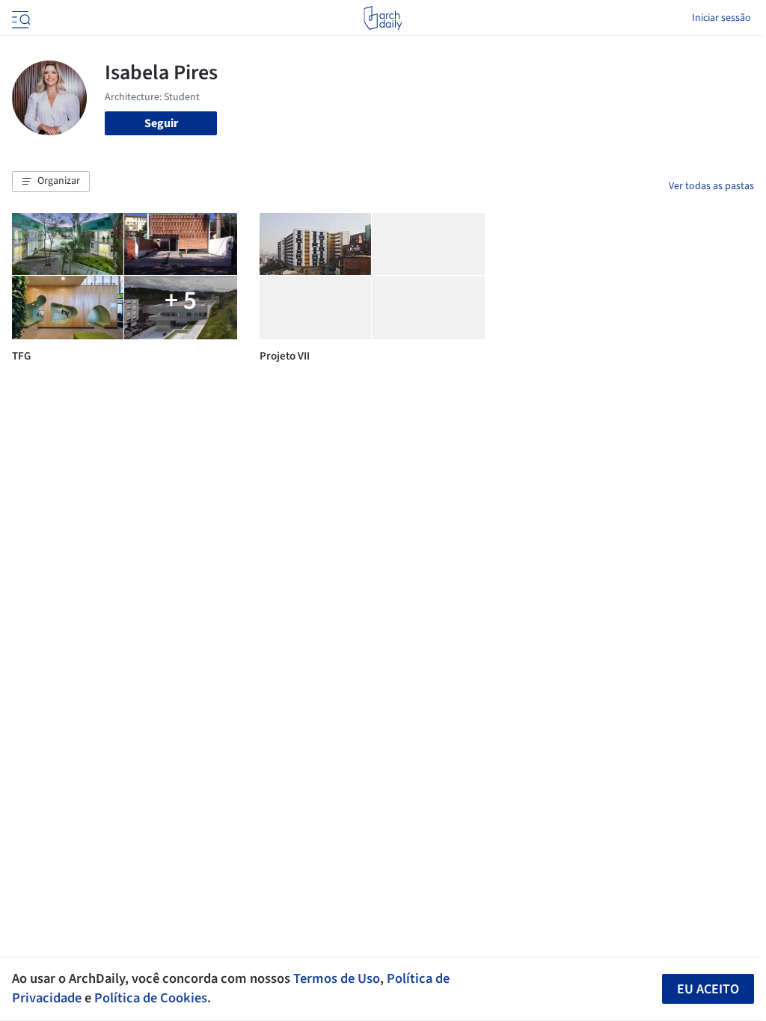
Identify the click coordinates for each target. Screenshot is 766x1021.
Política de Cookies (150, 998)
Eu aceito (708, 989)
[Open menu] (19, 17)
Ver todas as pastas (711, 186)
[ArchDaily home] (383, 18)
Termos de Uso (336, 978)
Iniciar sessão (721, 18)
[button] (51, 181)
